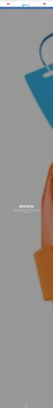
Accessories (36, 7)
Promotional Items (41, 7)
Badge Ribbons (16, 7)
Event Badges (21, 7)
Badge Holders (5, 7)
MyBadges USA (42, 5)
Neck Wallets (32, 7)
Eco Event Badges (26, 7)
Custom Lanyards (10, 7)
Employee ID (47, 7)
